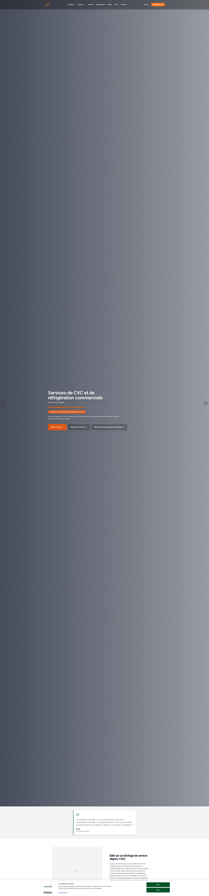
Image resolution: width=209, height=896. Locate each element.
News (116, 4)
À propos (71, 4)
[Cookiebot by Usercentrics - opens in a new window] (48, 893)
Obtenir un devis (158, 4)
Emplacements (100, 4)
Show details (62, 892)
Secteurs (81, 4)
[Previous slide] (3, 403)
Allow (158, 884)
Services (90, 4)
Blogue (110, 4)
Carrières (124, 4)
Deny (158, 890)
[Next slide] (206, 403)
